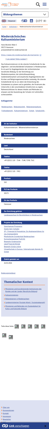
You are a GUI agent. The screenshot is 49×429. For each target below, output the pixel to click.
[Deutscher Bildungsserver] (10, 4)
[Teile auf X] (30, 327)
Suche (4, 27)
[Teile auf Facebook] (23, 327)
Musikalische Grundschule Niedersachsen (19, 236)
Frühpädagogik (7, 111)
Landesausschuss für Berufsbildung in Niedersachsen (23, 215)
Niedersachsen (6, 107)
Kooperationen (8, 410)
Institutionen (13, 27)
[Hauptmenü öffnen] (44, 4)
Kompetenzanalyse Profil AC (14, 239)
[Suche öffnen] (38, 4)
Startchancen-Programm (13, 226)
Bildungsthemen (12, 14)
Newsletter (7, 419)
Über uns (6, 407)
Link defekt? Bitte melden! (16, 59)
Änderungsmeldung (8, 273)
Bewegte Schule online (12, 247)
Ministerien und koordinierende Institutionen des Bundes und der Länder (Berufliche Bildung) (23, 290)
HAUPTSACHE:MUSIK (12, 244)
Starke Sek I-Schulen (11, 229)
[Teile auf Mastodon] (17, 327)
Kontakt (6, 413)
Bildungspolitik (19, 107)
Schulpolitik (40, 111)
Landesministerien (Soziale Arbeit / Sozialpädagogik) (25, 302)
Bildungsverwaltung (33, 107)
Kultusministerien (11, 295)
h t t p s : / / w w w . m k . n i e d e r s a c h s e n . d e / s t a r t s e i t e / (20, 55)
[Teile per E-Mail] (4, 335)
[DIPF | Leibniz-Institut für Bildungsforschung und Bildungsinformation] (41, 21)
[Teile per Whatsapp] (37, 327)
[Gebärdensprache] (24, 20)
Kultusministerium (21, 111)
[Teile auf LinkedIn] (43, 327)
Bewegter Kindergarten (12, 241)
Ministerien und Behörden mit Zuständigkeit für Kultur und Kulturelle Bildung (23, 307)
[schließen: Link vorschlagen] (45, 426)
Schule (31, 111)
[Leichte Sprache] (31, 20)
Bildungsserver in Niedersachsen (17, 299)
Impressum (7, 416)
